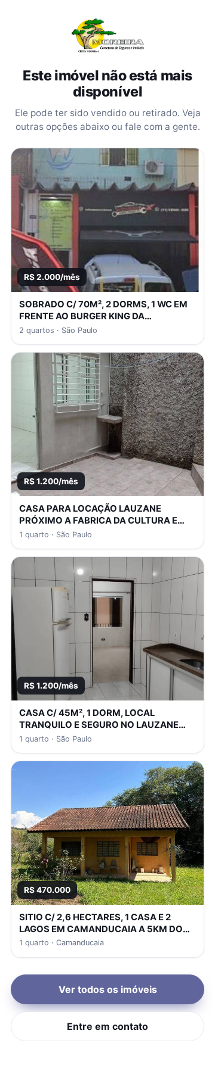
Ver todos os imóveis (108, 989)
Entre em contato (107, 1026)
